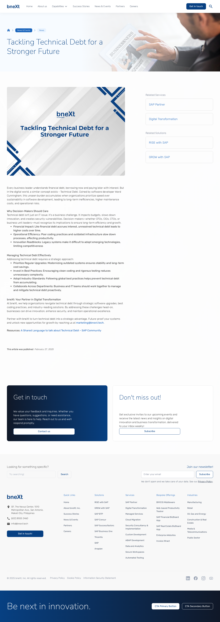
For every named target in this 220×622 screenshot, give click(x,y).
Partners (120, 6)
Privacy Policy (205, 481)
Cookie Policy (74, 578)
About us (42, 6)
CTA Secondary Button (197, 606)
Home (29, 6)
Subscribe (149, 431)
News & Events (103, 6)
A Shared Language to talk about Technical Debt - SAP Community (61, 330)
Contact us (44, 431)
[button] (59, 6)
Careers (134, 6)
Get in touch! (25, 533)
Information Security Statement (99, 578)
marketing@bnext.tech (90, 322)
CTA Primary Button (165, 606)
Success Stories (81, 6)
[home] (13, 6)
